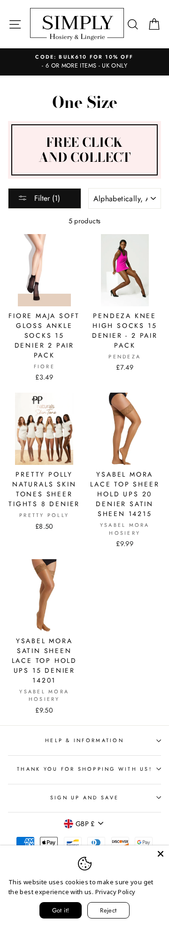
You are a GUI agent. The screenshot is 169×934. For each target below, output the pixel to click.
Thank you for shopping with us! (84, 769)
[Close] (160, 853)
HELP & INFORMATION (84, 740)
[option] (84, 62)
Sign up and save (84, 797)
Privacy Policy (115, 892)
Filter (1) (46, 198)
